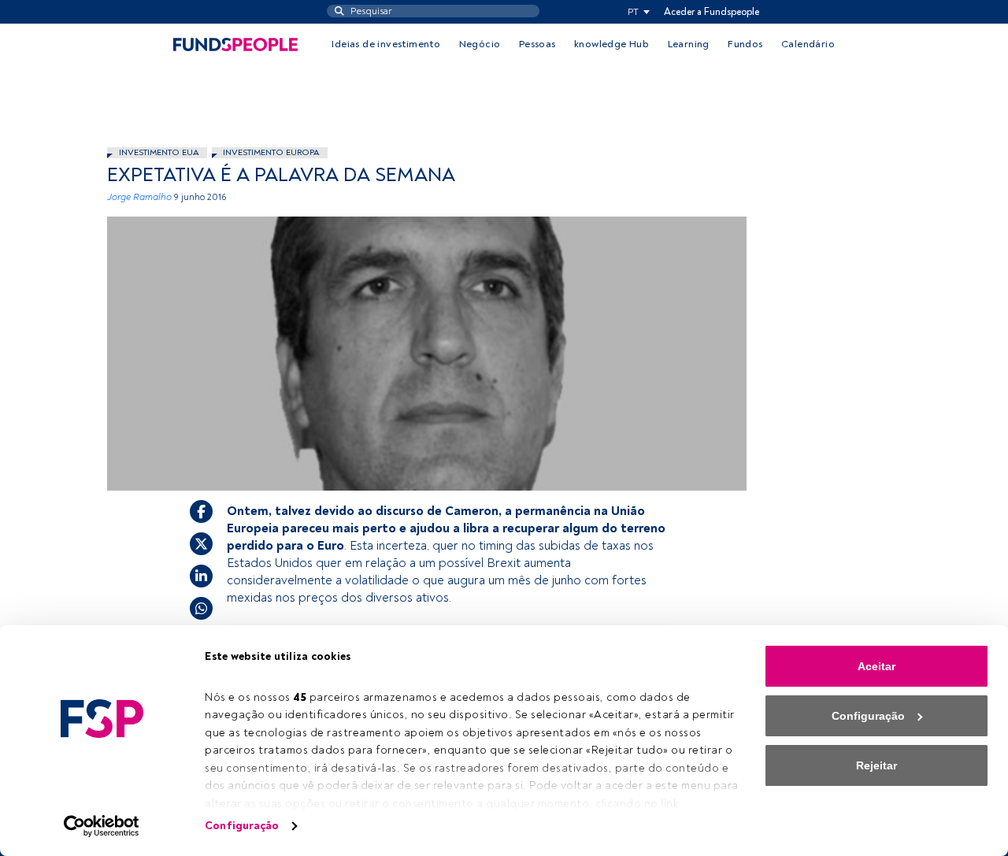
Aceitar (876, 666)
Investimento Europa (271, 152)
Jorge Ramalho (139, 197)
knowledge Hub (611, 44)
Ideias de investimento (386, 44)
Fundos (745, 44)
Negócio (480, 44)
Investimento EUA (159, 152)
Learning (689, 44)
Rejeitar (876, 765)
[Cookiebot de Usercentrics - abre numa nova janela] (102, 826)
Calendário (808, 44)
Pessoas (537, 44)
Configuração (242, 825)
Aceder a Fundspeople (711, 12)
